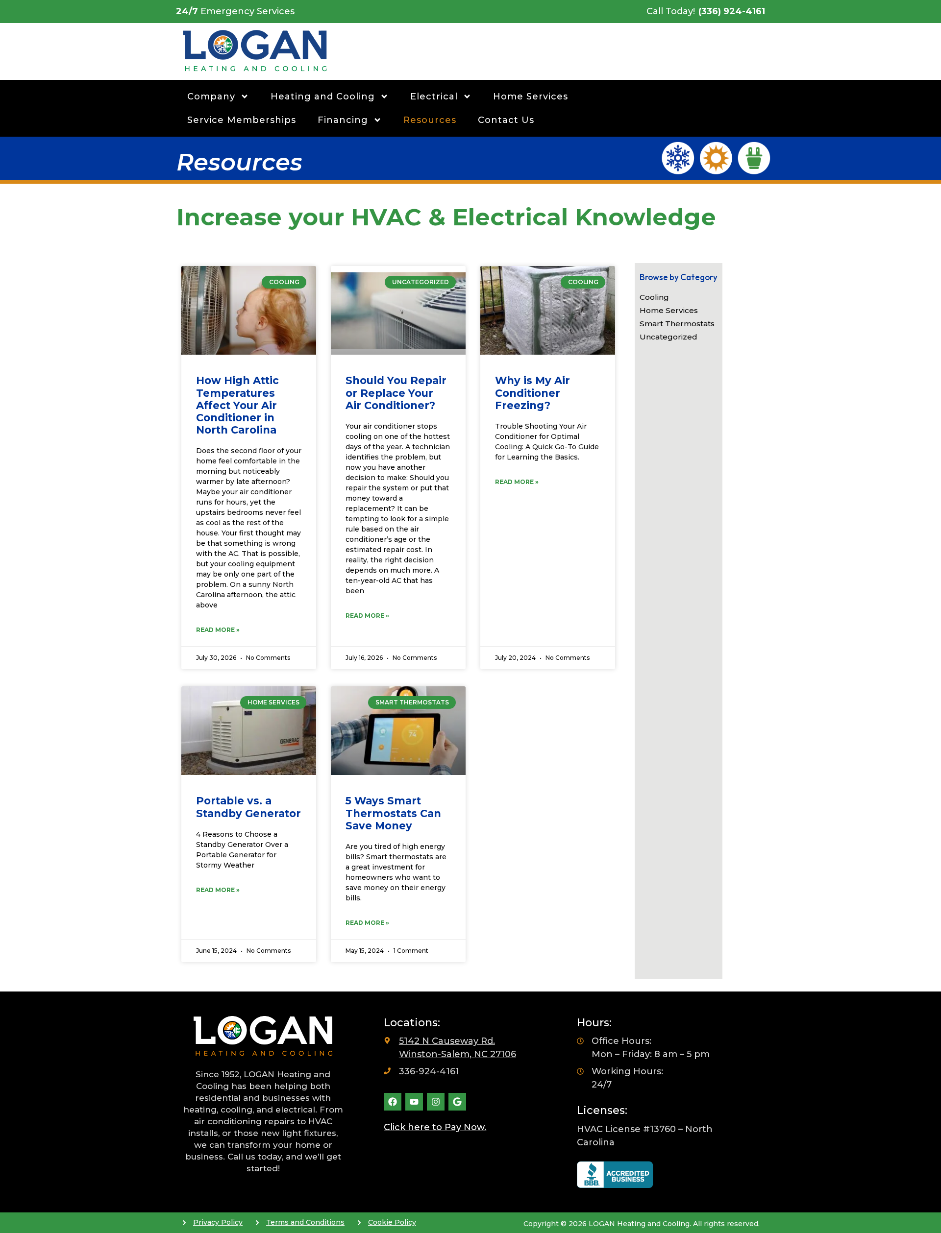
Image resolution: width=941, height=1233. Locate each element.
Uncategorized (668, 336)
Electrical (434, 96)
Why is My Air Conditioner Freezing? (532, 392)
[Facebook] (392, 1102)
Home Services (530, 96)
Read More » (218, 629)
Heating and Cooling (323, 96)
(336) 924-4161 (731, 11)
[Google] (457, 1102)
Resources (429, 120)
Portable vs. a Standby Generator (248, 807)
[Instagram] (436, 1102)
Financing (343, 120)
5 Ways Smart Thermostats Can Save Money (393, 813)
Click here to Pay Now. (435, 1127)
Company (211, 96)
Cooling (654, 297)
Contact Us (506, 120)
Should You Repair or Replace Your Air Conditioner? (396, 392)
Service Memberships (241, 120)
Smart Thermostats (677, 323)
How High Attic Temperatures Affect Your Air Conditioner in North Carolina (237, 405)
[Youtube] (414, 1102)
